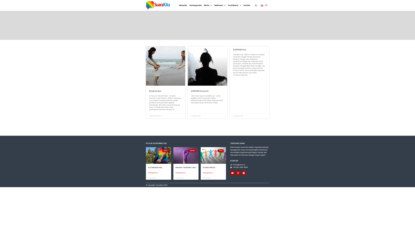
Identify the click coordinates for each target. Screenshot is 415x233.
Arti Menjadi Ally (155, 167)
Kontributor (233, 5)
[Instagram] (238, 173)
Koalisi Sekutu (209, 167)
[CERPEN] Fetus (239, 50)
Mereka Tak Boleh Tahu (186, 167)
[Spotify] (244, 173)
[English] (263, 5)
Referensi (219, 5)
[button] (256, 5)
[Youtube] (232, 173)
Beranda (183, 5)
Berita (206, 5)
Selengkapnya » (153, 173)
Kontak (247, 5)
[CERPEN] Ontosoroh (199, 91)
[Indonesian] (267, 5)
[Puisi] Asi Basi (155, 91)
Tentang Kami (195, 5)
